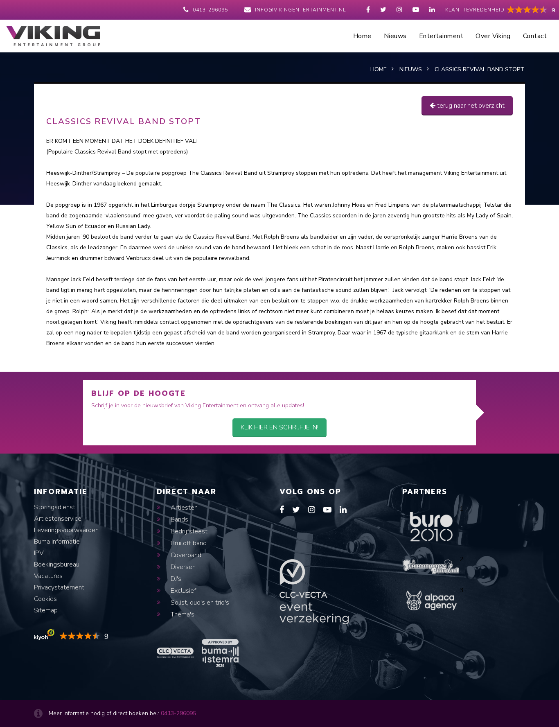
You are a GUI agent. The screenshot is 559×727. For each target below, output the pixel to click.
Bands (178, 519)
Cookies (45, 598)
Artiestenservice (57, 518)
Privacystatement (59, 587)
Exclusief (182, 590)
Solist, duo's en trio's (199, 602)
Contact (535, 36)
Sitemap (46, 610)
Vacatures (48, 575)
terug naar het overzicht (470, 105)
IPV (39, 553)
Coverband (185, 555)
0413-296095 (210, 9)
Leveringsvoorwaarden (66, 530)
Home (362, 36)
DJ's (175, 578)
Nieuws (395, 36)
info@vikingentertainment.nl (300, 9)
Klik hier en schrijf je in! (279, 427)
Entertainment (441, 36)
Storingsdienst (54, 507)
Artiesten (183, 507)
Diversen (182, 566)
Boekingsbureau (56, 564)
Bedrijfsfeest (188, 531)
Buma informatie (57, 541)
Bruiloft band (188, 543)
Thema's (181, 614)
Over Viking (493, 36)
